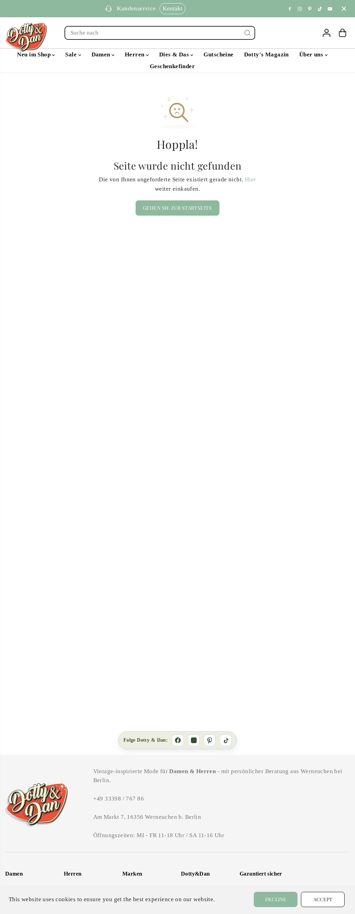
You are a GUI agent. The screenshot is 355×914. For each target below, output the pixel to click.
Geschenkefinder (172, 66)
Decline (275, 899)
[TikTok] (226, 740)
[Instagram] (300, 8)
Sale (71, 54)
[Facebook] (290, 8)
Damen (102, 54)
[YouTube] (330, 8)
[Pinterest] (310, 8)
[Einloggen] (326, 33)
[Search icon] (247, 33)
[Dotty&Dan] (26, 36)
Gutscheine (218, 54)
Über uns (312, 54)
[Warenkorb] (342, 33)
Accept (322, 899)
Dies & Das (175, 54)
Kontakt (172, 8)
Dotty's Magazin (266, 54)
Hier (250, 179)
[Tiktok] (320, 8)
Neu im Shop (34, 54)
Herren (135, 54)
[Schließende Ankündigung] (344, 9)
